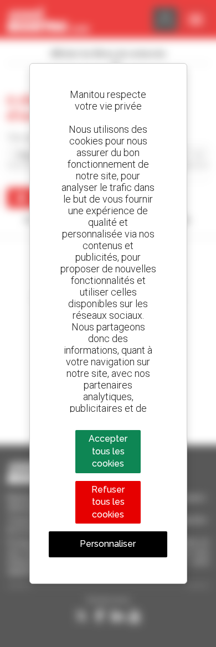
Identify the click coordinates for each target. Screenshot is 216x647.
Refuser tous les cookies (108, 502)
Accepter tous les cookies (108, 451)
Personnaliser (108, 544)
